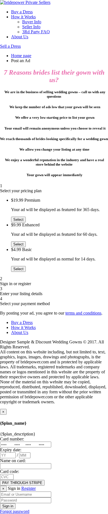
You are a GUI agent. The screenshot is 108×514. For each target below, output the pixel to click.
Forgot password (14, 511)
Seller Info (31, 26)
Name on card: (13, 460)
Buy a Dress (22, 11)
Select (18, 219)
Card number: (12, 439)
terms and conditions (83, 313)
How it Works (23, 16)
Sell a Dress (10, 46)
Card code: (9, 471)
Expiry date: (10, 449)
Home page (21, 55)
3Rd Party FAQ (36, 31)
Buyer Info (31, 21)
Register (28, 488)
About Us (19, 36)
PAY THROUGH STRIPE (22, 483)
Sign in (7, 506)
